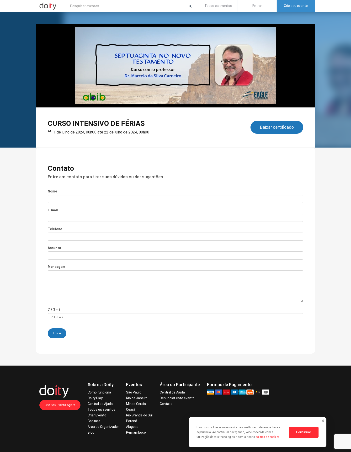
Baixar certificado (277, 127)
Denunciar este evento (177, 398)
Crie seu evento (296, 6)
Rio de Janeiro (137, 398)
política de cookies (268, 437)
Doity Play (95, 398)
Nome (52, 191)
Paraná (131, 421)
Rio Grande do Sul (139, 415)
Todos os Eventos (101, 409)
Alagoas (132, 427)
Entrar (257, 6)
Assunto (54, 248)
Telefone (55, 229)
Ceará (130, 409)
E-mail (53, 210)
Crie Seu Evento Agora (60, 405)
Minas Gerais (136, 404)
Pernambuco (136, 432)
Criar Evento (97, 415)
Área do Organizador (103, 427)
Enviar (57, 333)
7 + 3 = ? (54, 309)
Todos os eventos (218, 6)
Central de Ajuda (100, 404)
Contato (94, 421)
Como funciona (99, 392)
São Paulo (133, 392)
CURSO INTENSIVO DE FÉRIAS (96, 123)
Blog (91, 432)
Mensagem (56, 267)
